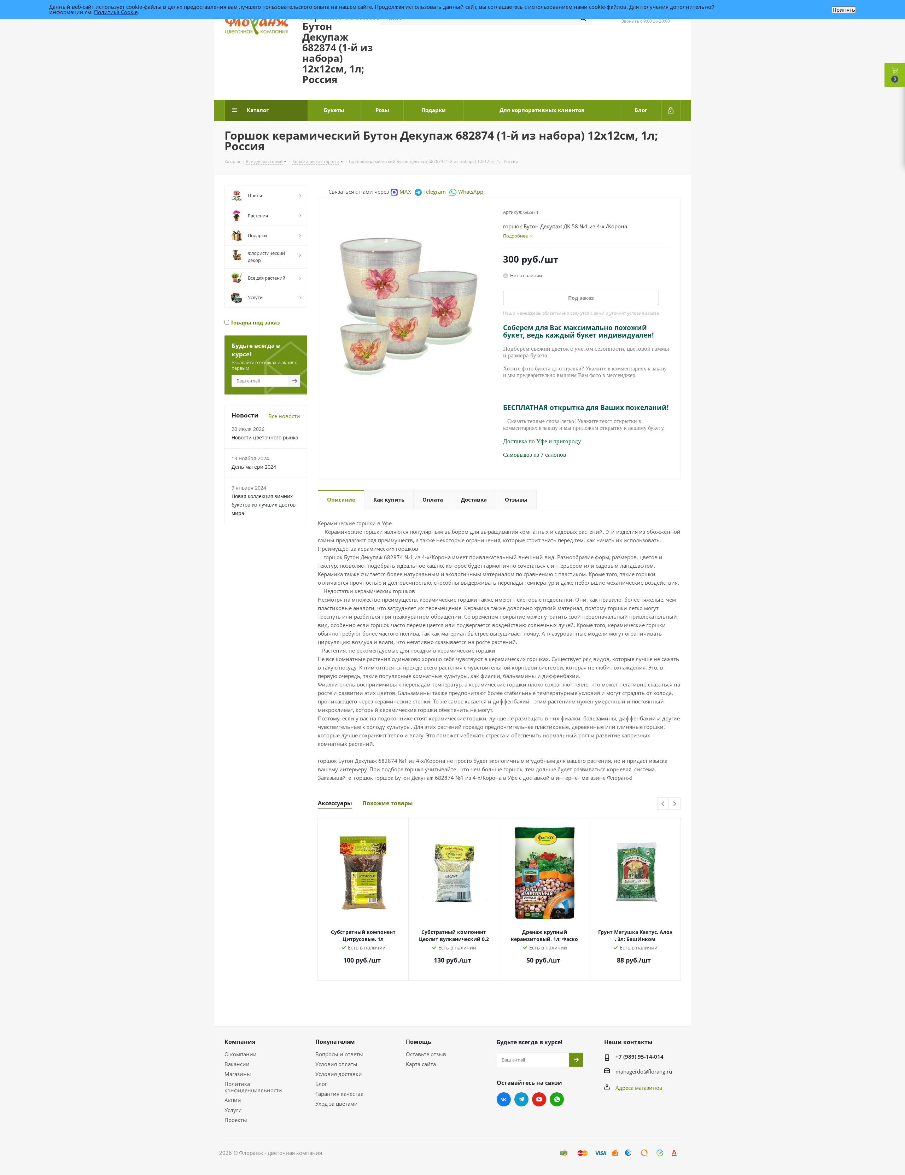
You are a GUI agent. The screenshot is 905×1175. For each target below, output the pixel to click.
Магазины (237, 1073)
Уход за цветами (336, 1103)
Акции (232, 1100)
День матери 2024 (254, 466)
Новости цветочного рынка (265, 437)
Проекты (235, 1119)
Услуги (233, 1109)
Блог (321, 1083)
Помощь (418, 1042)
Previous (663, 804)
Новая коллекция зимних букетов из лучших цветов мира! (264, 504)
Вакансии (237, 1064)
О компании (240, 1054)
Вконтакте (504, 1099)
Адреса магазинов (638, 1087)
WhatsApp (470, 191)
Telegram (435, 191)
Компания (239, 1042)
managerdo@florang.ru (643, 1071)
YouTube (539, 1099)
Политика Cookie (116, 12)
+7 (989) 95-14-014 (639, 1056)
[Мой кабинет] (671, 110)
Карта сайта (421, 1064)
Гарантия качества (339, 1093)
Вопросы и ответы (339, 1054)
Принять (844, 9)
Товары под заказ (254, 322)
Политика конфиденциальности (253, 1087)
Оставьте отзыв (426, 1054)
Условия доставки (338, 1073)
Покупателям (335, 1042)
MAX (405, 191)
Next (675, 804)
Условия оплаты (336, 1064)
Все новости (284, 416)
